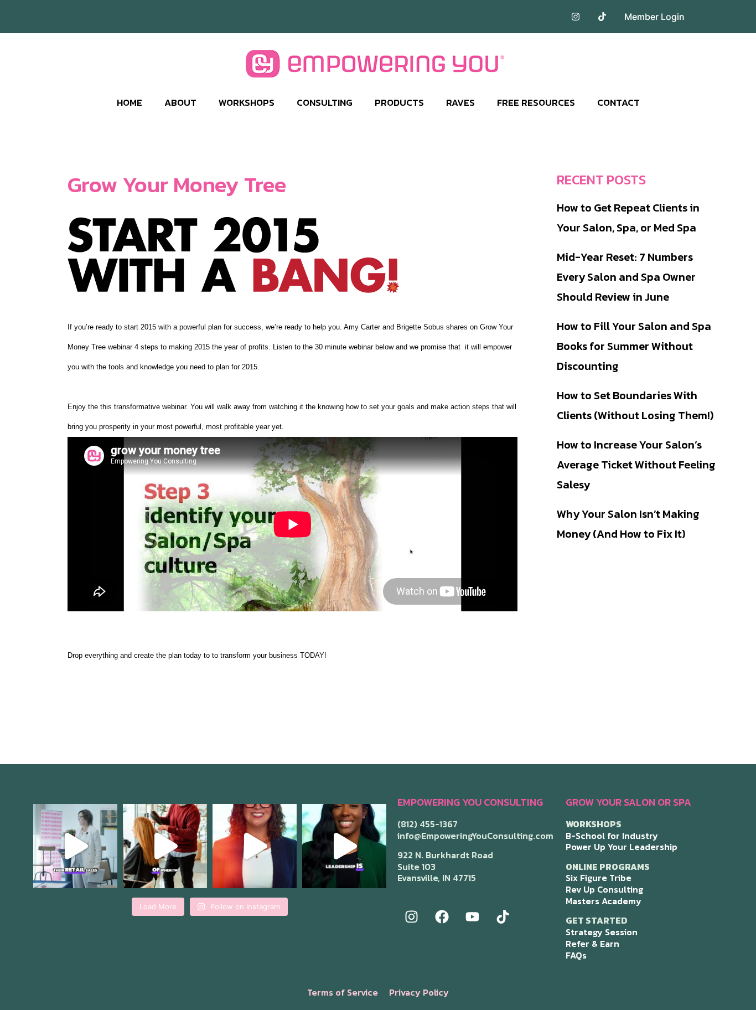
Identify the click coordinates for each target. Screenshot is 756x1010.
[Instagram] (411, 917)
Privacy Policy (419, 992)
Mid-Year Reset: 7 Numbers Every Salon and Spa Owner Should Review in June (626, 277)
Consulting (325, 102)
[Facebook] (441, 917)
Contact (618, 102)
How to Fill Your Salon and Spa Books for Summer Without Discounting (634, 346)
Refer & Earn (592, 943)
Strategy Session (602, 932)
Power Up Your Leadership (621, 846)
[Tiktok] (502, 917)
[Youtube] (472, 917)
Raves (460, 102)
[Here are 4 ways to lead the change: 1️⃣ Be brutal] (344, 846)
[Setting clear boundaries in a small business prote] (165, 846)
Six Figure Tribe (598, 877)
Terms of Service (342, 992)
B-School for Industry (612, 835)
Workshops (247, 102)
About (180, 102)
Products (399, 102)
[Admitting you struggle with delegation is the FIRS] (255, 846)
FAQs (576, 955)
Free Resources (536, 102)
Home (129, 102)
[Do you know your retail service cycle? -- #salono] (75, 846)
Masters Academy (603, 901)
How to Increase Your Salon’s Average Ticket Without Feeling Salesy (636, 464)
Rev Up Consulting (604, 889)
